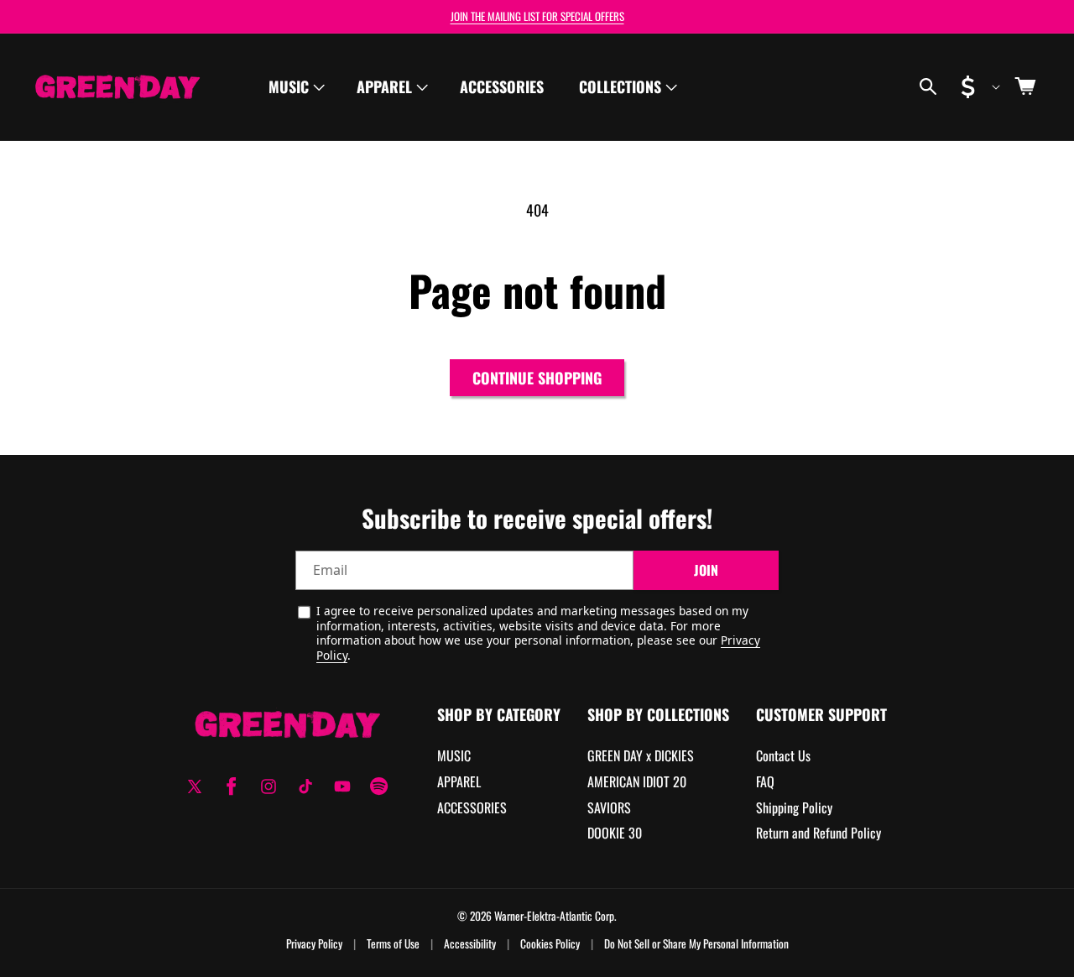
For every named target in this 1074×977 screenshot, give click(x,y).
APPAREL (459, 781)
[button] (294, 87)
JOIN (706, 571)
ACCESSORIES (472, 807)
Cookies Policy (550, 944)
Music (288, 86)
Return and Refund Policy (818, 833)
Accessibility (470, 944)
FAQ (765, 781)
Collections (620, 86)
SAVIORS (609, 807)
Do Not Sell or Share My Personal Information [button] (696, 944)
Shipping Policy (794, 807)
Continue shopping (537, 378)
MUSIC (454, 756)
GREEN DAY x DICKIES (640, 756)
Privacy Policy (314, 944)
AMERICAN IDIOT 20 (636, 781)
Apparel (384, 86)
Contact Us (783, 756)
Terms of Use (393, 944)
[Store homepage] (287, 724)
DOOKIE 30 (614, 833)
